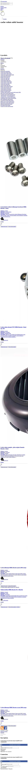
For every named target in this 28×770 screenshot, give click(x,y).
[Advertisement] (14, 39)
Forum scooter (3, 7)
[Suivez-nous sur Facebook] (5, 729)
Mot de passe (3, 749)
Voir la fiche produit (12, 226)
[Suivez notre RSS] (2, 729)
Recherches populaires (5, 71)
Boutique (2, 68)
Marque (2, 63)
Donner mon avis (4, 226)
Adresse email (3, 747)
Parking (2, 6)
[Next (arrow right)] (2, 735)
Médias (2, 8)
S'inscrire (10, 768)
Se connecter (8, 751)
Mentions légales (4, 731)
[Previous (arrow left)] (1, 735)
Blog (2, 9)
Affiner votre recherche (5, 58)
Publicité (2, 732)
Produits (2, 11)
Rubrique (2, 59)
